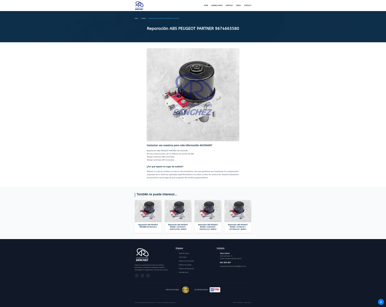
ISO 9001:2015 (183, 272)
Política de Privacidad (186, 261)
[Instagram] (142, 276)
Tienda (238, 5)
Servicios (229, 5)
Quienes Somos (217, 5)
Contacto (247, 5)
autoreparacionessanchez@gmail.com (233, 266)
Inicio (136, 18)
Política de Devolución (186, 269)
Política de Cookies (185, 265)
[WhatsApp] (148, 276)
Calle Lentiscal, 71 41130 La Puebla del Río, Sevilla (231, 256)
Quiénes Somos (184, 253)
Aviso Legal (183, 257)
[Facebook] (137, 276)
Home (206, 5)
